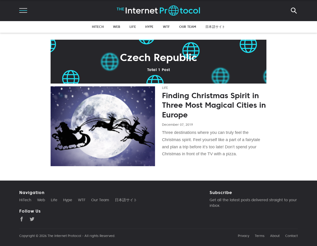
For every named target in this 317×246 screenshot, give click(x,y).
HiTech (98, 27)
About (275, 236)
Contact (291, 236)
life (165, 88)
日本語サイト (215, 27)
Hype (149, 27)
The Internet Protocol (64, 236)
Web (116, 27)
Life (132, 27)
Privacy (243, 236)
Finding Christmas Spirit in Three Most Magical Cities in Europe (214, 105)
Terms (260, 236)
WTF (166, 27)
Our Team (187, 27)
